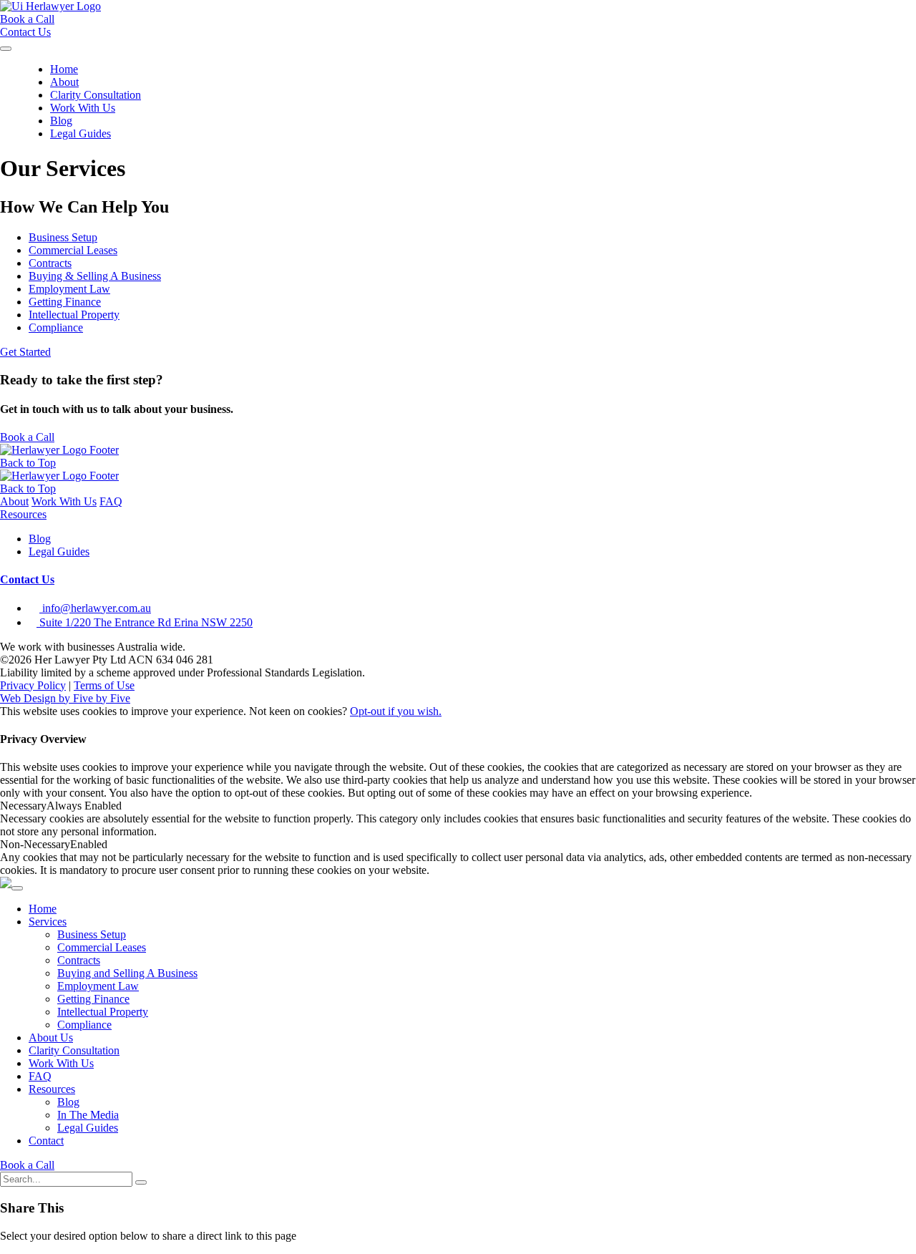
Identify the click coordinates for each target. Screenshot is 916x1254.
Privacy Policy (33, 685)
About (64, 82)
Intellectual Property (102, 1012)
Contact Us (27, 579)
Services (48, 921)
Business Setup (91, 934)
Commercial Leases (101, 947)
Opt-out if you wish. (396, 711)
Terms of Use (104, 685)
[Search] (141, 1182)
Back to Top (28, 463)
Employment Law (98, 986)
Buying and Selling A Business (127, 973)
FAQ (110, 501)
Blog (61, 121)
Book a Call (27, 1165)
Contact (46, 1140)
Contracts (78, 960)
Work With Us (82, 108)
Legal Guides (80, 133)
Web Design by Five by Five (65, 698)
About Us (51, 1037)
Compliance (84, 1025)
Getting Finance (93, 999)
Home (64, 69)
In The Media (88, 1115)
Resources (23, 514)
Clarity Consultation (95, 95)
